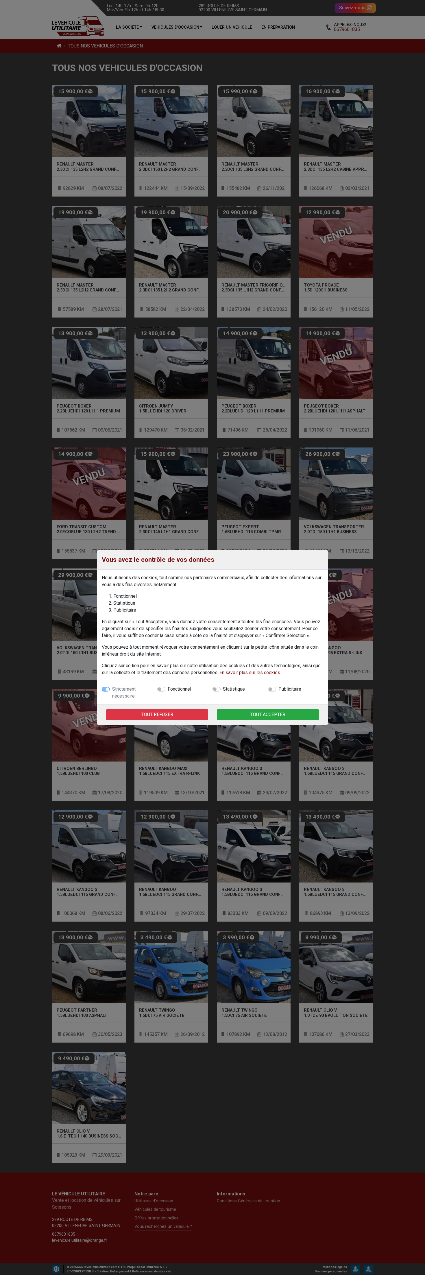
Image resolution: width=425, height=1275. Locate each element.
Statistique (234, 689)
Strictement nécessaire (124, 692)
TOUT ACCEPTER (267, 714)
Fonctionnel (179, 689)
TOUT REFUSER (157, 714)
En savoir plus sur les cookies (249, 672)
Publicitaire (289, 689)
